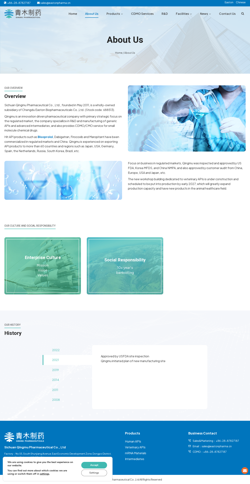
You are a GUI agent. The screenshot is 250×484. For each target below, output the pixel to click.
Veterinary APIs (135, 447)
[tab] (67, 350)
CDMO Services (142, 14)
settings (44, 474)
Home (73, 14)
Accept (94, 465)
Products (132, 433)
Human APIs (133, 441)
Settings (94, 472)
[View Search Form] (243, 14)
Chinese (241, 2)
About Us (91, 14)
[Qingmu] (22, 13)
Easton (229, 2)
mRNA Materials (135, 453)
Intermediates (134, 459)
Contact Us (227, 14)
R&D (165, 14)
